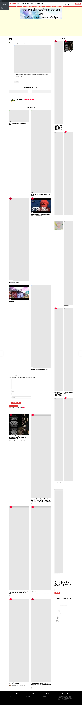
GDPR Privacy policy (69, 703)
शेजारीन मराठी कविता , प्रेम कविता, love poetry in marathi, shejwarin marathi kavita (17, 437)
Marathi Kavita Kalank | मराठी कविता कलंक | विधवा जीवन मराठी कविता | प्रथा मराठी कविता (18, 592)
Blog (18, 6)
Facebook (44, 697)
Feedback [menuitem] (2, 8)
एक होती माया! (33, 591)
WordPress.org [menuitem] (3, 2)
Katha (58, 617)
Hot (62, 4)
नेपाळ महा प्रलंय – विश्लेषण (14, 282)
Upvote (18, 91)
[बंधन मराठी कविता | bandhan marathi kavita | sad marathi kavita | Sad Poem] (58, 349)
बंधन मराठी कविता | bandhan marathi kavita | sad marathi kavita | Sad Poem (58, 394)
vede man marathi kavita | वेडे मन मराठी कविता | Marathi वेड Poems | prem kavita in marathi (41, 684)
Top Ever (23, 3)
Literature (45, 6)
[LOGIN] (73, 4)
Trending (67, 4)
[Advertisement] (41, 27)
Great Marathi (35, 6)
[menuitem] (1, 1)
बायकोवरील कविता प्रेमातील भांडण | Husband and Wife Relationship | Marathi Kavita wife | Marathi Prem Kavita (41, 500)
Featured (27, 6)
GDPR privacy (12, 699)
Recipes (54, 6)
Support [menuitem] (2, 7)
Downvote (41, 91)
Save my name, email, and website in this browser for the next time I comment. (26, 400)
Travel (64, 6)
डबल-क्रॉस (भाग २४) (67, 305)
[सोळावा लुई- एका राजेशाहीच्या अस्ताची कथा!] (41, 326)
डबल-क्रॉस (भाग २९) (57, 573)
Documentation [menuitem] (3, 4)
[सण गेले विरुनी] (19, 292)
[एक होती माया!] (41, 548)
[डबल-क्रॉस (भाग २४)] (68, 263)
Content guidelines (13, 698)
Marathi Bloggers (31, 3)
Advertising (28, 698)
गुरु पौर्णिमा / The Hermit (14, 683)
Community (40, 3)
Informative (40, 6)
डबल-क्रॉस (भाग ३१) (57, 216)
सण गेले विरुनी (11, 301)
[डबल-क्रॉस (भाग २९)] (58, 531)
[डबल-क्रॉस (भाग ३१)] (58, 173)
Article (16, 6)
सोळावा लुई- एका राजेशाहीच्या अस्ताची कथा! (39, 369)
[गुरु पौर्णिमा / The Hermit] (19, 640)
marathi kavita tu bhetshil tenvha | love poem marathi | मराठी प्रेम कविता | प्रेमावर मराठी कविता (58, 233)
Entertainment (22, 6)
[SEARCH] (71, 4)
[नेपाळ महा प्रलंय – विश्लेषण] (19, 239)
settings (23, 407)
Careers (27, 699)
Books (58, 616)
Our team (28, 697)
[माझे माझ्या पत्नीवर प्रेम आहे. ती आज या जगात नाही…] (19, 116)
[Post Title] (1, 353)
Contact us (63, 703)
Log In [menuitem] (3, 0)
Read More (16, 79)
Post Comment (16, 402)
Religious (57, 6)
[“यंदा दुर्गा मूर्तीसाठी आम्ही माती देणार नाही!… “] (68, 349)
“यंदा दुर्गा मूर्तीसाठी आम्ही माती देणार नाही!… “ (68, 393)
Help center (12, 697)
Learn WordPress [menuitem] (3, 5)
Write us (44, 696)
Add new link (77, 3)
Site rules (11, 696)
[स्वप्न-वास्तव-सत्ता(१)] (80, 353)
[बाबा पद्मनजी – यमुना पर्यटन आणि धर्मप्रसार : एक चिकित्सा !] (41, 151)
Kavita (58, 618)
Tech (62, 6)
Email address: (57, 588)
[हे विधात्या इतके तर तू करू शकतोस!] (58, 439)
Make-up (50, 6)
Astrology (11, 280)
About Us (28, 696)
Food (31, 6)
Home (18, 3)
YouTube (44, 698)
